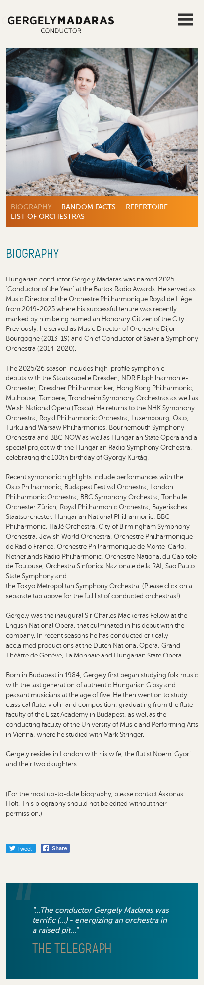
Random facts (88, 207)
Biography (31, 207)
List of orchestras (48, 216)
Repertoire (147, 207)
